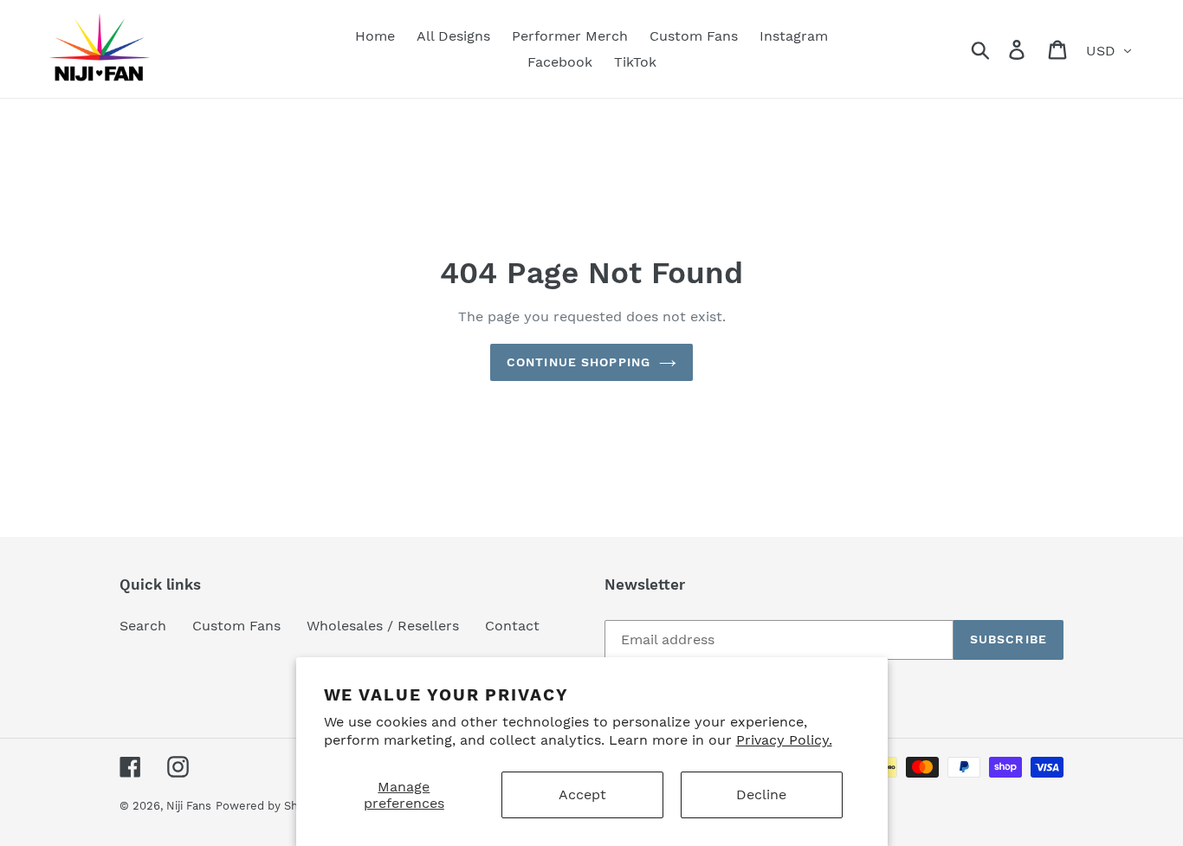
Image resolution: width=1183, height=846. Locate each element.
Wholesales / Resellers (383, 625)
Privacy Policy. (784, 740)
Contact (512, 625)
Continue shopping (578, 362)
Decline (761, 794)
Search (143, 625)
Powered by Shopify (270, 805)
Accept (582, 794)
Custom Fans (236, 625)
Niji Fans (188, 805)
